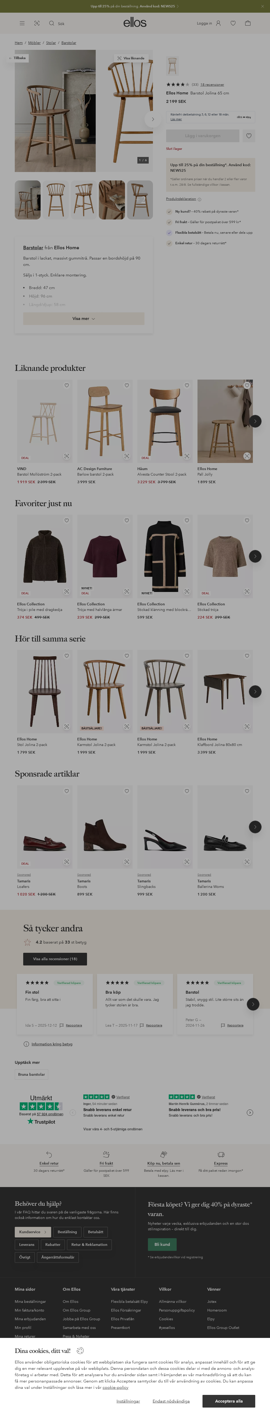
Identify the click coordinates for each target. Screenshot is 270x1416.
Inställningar (128, 1401)
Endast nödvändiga (171, 1401)
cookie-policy (115, 1387)
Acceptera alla (229, 1401)
